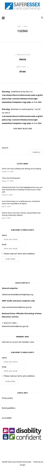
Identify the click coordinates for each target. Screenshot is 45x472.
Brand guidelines (8, 408)
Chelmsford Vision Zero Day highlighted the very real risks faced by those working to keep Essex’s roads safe (22, 189)
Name (4, 235)
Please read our (19, 253)
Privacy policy (7, 398)
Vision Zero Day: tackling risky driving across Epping (21, 168)
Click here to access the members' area (18, 342)
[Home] (22, 9)
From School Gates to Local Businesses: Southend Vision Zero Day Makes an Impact (21, 202)
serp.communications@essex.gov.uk (17, 307)
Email (4, 244)
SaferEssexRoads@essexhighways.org (17, 294)
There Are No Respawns (11, 178)
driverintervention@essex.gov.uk (15, 326)
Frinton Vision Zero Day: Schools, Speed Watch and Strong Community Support (21, 214)
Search (5, 147)
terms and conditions (26, 253)
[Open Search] (42, 18)
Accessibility (7, 418)
